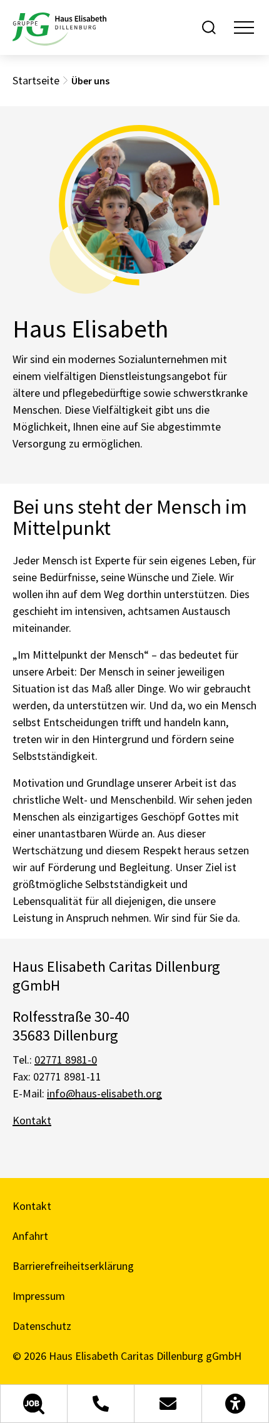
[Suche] (209, 27)
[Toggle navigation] (243, 27)
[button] (34, 1403)
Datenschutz (42, 1326)
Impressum (39, 1296)
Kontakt (32, 1120)
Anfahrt (30, 1236)
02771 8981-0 (65, 1059)
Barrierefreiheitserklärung (73, 1266)
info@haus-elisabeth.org (104, 1093)
